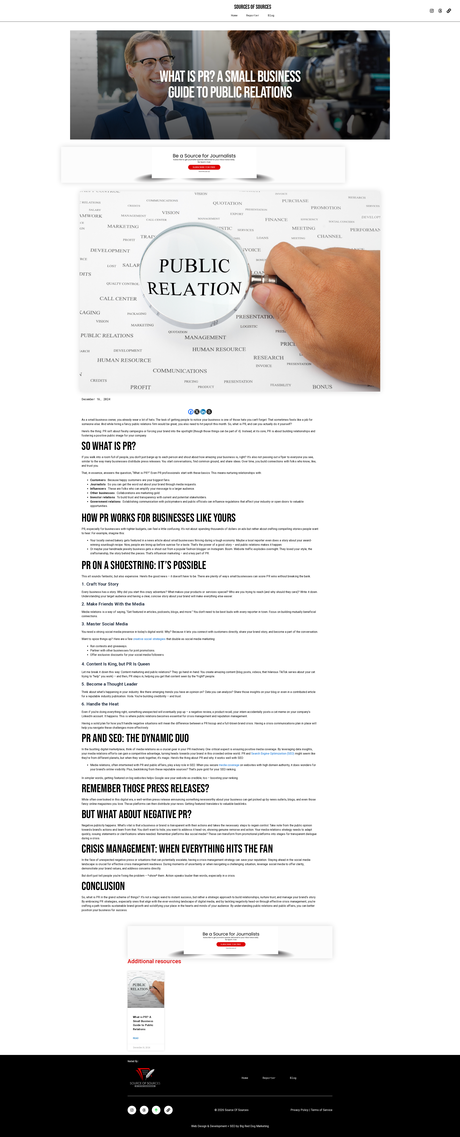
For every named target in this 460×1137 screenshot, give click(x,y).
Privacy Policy (300, 1110)
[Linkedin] (203, 411)
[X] (197, 411)
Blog (271, 15)
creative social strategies (149, 639)
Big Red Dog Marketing (254, 1126)
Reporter (252, 15)
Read (135, 1038)
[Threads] (209, 411)
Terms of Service (321, 1110)
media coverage (229, 765)
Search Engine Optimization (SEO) (273, 753)
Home (234, 15)
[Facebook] (191, 411)
